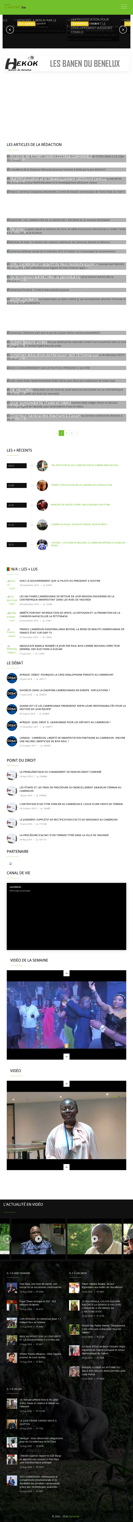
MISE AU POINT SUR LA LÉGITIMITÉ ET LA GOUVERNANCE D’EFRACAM (40, 1338)
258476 (42, 694)
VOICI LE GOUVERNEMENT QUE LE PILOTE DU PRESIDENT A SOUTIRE (60, 580)
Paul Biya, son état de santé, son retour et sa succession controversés (41, 1285)
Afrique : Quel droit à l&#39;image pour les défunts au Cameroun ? (65, 722)
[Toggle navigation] (124, 6)
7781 (40, 1428)
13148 (41, 1411)
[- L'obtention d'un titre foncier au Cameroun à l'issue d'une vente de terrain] (12, 807)
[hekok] (66, 63)
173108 (42, 824)
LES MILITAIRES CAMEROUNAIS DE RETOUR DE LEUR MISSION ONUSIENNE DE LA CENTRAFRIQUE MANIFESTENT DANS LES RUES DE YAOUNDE (67, 598)
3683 (40, 1326)
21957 (48, 620)
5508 (40, 1446)
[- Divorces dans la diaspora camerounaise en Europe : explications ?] (12, 694)
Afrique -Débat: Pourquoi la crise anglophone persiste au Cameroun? (67, 674)
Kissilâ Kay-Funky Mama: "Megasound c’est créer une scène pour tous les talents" (103, 1329)
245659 (47, 745)
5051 (40, 1491)
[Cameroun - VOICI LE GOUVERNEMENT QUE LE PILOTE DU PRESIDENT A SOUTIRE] (12, 584)
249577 (49, 726)
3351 (40, 1361)
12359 (41, 653)
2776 (101, 1316)
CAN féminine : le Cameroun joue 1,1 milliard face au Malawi (40, 1320)
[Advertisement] (66, 100)
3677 (40, 1344)
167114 (42, 839)
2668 (101, 1357)
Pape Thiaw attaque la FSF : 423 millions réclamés (38, 1303)
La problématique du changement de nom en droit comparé (60, 771)
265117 (42, 679)
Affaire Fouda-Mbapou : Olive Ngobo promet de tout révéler (40, 1355)
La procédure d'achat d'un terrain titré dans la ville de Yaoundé (64, 835)
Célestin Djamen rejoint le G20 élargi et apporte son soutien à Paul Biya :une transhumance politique (40, 1459)
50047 (49, 585)
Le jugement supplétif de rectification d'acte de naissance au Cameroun (68, 819)
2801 (101, 1291)
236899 (43, 776)
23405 (49, 604)
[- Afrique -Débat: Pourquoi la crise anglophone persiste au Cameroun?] (12, 678)
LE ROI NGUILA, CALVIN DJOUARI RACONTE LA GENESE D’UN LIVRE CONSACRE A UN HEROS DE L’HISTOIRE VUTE (101, 1306)
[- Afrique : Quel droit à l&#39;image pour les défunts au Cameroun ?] (12, 726)
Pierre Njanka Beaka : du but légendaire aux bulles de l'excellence (102, 1285)
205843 (42, 795)
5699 (40, 1291)
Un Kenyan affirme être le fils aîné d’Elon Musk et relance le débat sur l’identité (39, 1403)
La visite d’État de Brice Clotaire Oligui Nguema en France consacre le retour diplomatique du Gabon (103, 1350)
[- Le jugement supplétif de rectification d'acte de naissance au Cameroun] (12, 823)
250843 (45, 713)
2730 (101, 1336)
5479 (40, 1467)
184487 (47, 808)
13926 (48, 637)
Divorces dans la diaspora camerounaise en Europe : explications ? (65, 690)
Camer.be (74, 1516)
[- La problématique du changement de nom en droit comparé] (12, 775)
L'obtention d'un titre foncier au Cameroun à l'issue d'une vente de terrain (71, 804)
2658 (101, 1378)
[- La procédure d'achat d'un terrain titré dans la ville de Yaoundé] (12, 838)
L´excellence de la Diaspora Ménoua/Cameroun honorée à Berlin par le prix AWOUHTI (39, 18)
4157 (40, 1309)
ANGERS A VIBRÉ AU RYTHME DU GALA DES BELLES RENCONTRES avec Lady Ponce (104, 1371)
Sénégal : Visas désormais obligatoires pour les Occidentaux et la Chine (41, 1440)
